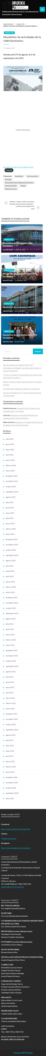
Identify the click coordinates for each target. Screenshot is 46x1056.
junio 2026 (10, 444)
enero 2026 (10, 471)
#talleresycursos (11, 189)
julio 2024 (9, 566)
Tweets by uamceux (8, 838)
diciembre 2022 (11, 650)
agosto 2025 (11, 497)
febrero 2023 (11, 640)
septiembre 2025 (12, 492)
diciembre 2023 (11, 597)
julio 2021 (9, 740)
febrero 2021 (11, 767)
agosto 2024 (11, 560)
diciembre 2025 (11, 476)
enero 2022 (10, 709)
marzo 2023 (10, 635)
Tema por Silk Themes (23, 1053)
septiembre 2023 (12, 613)
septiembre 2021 (12, 730)
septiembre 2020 (12, 793)
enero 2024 (10, 592)
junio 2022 (10, 682)
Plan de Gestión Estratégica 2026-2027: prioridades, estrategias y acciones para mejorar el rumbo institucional (22, 368)
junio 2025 (10, 508)
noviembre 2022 (12, 656)
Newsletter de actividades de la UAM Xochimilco (20, 275)
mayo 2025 (10, 513)
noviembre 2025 (12, 481)
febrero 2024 (11, 587)
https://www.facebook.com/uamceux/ (15, 829)
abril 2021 (10, 756)
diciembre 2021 (11, 714)
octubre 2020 (11, 788)
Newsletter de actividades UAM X (18, 307)
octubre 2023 (11, 608)
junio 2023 (10, 629)
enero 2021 (10, 772)
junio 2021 (10, 746)
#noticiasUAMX (11, 185)
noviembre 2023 (12, 603)
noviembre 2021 (12, 719)
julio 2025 (9, 502)
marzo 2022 (10, 698)
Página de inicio (8, 24)
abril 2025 (10, 518)
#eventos (8, 179)
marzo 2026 (10, 460)
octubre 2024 (11, 550)
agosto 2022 (11, 672)
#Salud (23, 185)
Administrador (8, 250)
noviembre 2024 (12, 545)
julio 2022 (9, 677)
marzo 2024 (10, 582)
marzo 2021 (10, 761)
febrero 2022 (11, 703)
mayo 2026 (10, 450)
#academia (19, 176)
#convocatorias (32, 176)
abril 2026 (10, 455)
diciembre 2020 (11, 777)
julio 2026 (9, 439)
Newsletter (20, 24)
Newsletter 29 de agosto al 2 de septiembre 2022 (18, 167)
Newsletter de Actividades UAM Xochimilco (17, 244)
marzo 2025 (10, 523)
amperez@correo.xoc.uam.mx (12, 887)
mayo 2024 (10, 571)
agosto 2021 (11, 735)
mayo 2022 (10, 687)
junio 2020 (10, 798)
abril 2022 (10, 693)
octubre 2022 (11, 661)
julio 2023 (9, 624)
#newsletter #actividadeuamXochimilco (19, 182)
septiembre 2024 (12, 555)
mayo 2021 (10, 751)
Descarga (9, 170)
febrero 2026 (11, 465)
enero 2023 (10, 645)
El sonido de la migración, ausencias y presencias (21, 389)
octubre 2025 (11, 487)
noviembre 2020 (12, 783)
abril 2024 (10, 576)
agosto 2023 (11, 619)
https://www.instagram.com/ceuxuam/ (16, 848)
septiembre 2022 (12, 666)
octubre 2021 (11, 724)
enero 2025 (10, 534)
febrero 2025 (11, 529)
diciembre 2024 (11, 539)
